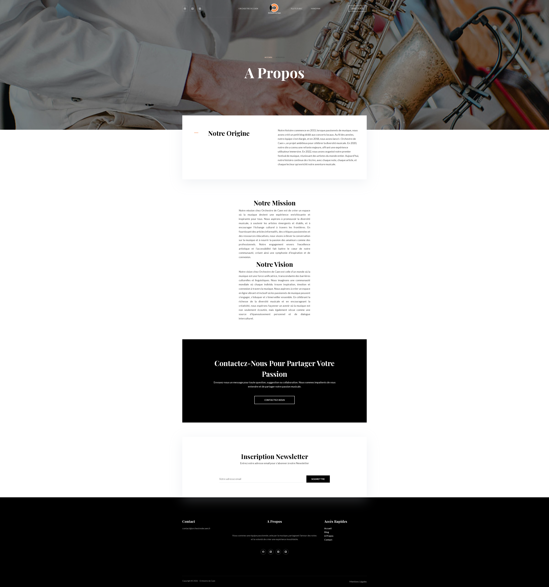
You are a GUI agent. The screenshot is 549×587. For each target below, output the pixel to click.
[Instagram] (200, 8)
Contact (328, 539)
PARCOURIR (357, 8)
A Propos (328, 535)
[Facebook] (185, 8)
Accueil (328, 528)
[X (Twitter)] (192, 8)
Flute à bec (296, 8)
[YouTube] (286, 552)
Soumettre (318, 479)
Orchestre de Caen (248, 8)
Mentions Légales (358, 581)
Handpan (315, 8)
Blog (326, 532)
